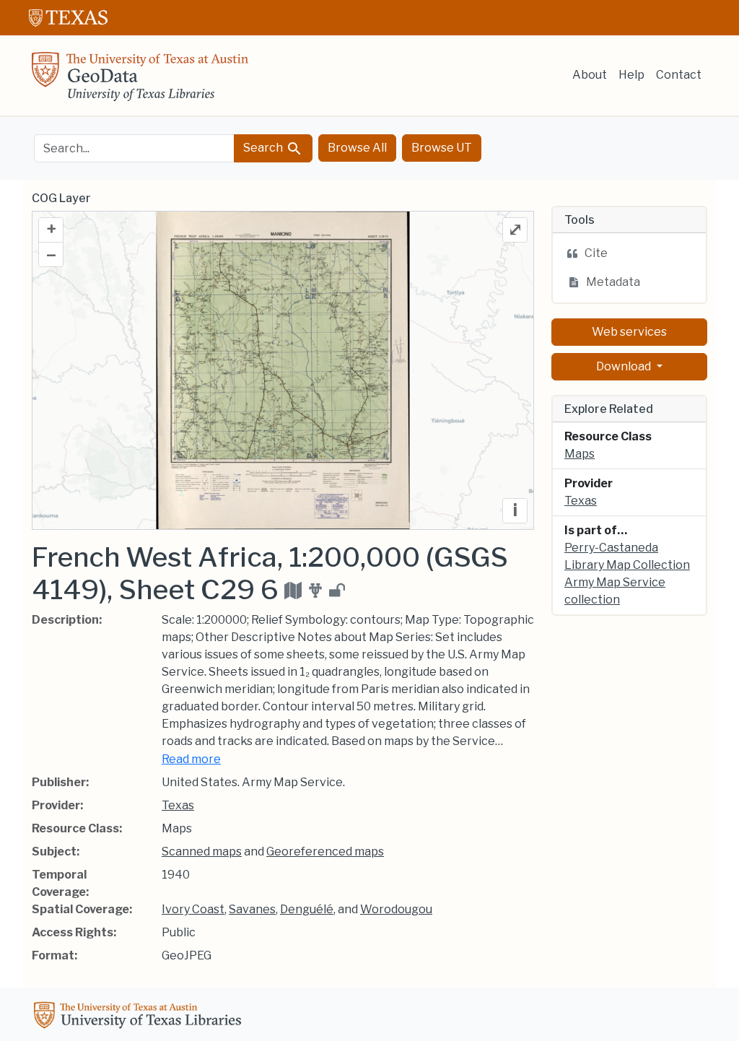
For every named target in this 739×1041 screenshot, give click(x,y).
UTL (140, 1017)
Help (631, 75)
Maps (579, 454)
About (589, 75)
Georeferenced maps (325, 851)
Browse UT (441, 147)
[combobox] (134, 148)
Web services (629, 332)
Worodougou (396, 909)
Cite (596, 253)
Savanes (252, 909)
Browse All (357, 147)
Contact (678, 75)
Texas (178, 805)
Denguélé (306, 909)
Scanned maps (202, 851)
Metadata (613, 282)
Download (624, 366)
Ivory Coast (193, 909)
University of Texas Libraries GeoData (140, 81)
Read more (191, 759)
